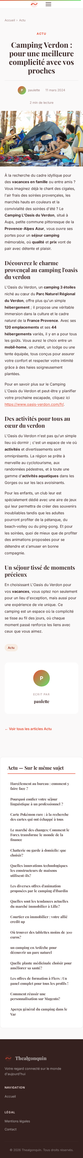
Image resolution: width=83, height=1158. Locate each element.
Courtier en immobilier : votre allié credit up (39, 919)
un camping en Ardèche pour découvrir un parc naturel (33, 950)
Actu (22, 20)
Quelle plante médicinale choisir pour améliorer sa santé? (41, 965)
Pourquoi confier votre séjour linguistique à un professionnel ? (36, 801)
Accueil (10, 20)
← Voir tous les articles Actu (28, 729)
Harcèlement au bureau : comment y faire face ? (39, 786)
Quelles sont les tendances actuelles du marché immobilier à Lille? (39, 903)
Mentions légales (17, 1121)
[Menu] (48, 4)
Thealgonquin (31, 1058)
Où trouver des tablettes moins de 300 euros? (41, 934)
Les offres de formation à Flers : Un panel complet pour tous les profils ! (39, 980)
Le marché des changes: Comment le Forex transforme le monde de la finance (39, 835)
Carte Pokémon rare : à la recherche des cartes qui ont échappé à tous (39, 817)
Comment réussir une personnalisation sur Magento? (35, 996)
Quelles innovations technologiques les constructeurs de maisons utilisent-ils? (39, 870)
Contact (11, 1129)
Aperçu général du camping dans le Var (38, 1011)
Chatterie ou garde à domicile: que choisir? (38, 852)
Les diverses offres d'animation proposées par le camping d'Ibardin (39, 888)
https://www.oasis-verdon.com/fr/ (34, 404)
